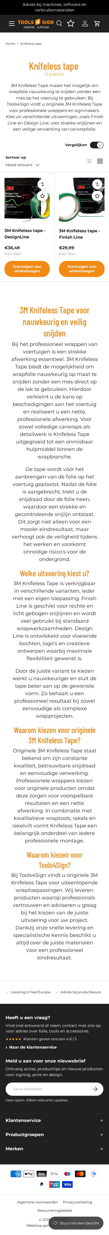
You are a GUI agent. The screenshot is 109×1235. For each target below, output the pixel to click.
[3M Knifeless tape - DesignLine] (27, 199)
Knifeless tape (31, 44)
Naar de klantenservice (33, 1047)
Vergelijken (76, 145)
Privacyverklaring (77, 1202)
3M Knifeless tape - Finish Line (79, 234)
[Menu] (12, 24)
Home (10, 44)
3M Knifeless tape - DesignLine (25, 233)
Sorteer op (16, 157)
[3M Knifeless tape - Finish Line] (82, 199)
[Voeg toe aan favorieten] (42, 196)
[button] (97, 24)
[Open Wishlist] (70, 24)
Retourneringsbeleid (54, 1210)
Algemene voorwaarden (37, 1202)
